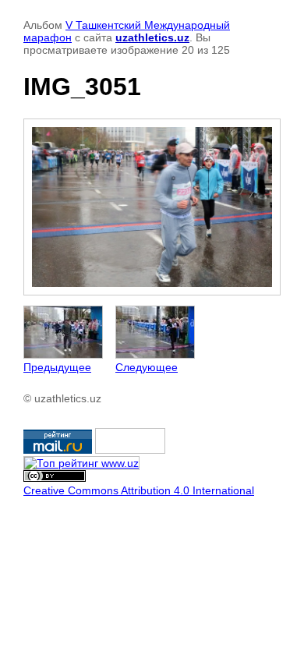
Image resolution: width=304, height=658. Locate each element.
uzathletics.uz (152, 37)
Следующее (146, 367)
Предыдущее (57, 367)
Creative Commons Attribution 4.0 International (138, 490)
